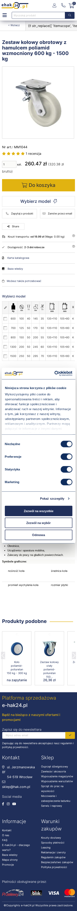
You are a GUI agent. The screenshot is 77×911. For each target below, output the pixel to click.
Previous (3, 654)
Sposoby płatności (52, 842)
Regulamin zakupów (53, 857)
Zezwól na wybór (38, 523)
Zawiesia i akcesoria (53, 771)
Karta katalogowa (18, 257)
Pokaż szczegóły (52, 498)
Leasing (46, 847)
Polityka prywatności (54, 867)
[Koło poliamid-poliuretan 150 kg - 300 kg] (16, 649)
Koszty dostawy (51, 837)
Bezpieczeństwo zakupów (57, 862)
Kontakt (6, 830)
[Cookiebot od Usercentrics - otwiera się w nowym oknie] (54, 373)
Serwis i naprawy (51, 805)
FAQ (4, 840)
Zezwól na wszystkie (38, 511)
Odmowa (38, 534)
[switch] (66, 456)
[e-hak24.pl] (15, 5)
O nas (5, 835)
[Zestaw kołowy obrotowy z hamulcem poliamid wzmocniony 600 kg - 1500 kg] (38, 103)
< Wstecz (14, 25)
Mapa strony (10, 859)
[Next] (74, 654)
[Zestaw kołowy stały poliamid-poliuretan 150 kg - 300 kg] (49, 649)
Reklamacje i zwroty (53, 852)
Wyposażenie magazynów (57, 776)
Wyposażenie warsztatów (57, 781)
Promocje (8, 864)
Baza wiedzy (15, 268)
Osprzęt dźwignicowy (54, 766)
